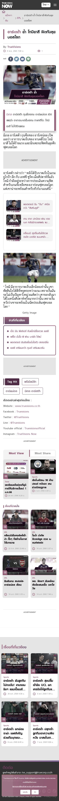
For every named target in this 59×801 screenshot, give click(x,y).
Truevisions (23, 412)
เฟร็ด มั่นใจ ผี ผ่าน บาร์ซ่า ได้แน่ (25, 337)
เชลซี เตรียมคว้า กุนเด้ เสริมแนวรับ (27, 348)
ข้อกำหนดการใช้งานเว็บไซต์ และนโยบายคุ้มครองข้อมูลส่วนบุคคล (29, 786)
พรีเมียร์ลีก (30, 382)
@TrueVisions (21, 417)
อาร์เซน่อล (11, 391)
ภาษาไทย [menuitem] (43, 12)
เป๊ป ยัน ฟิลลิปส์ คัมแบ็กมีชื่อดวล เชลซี (29, 331)
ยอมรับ (25, 792)
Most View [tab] (16, 453)
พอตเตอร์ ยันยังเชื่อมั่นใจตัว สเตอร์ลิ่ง (29, 342)
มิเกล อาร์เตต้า (32, 391)
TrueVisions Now (26, 434)
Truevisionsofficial (35, 428)
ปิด (35, 792)
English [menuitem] (43, 17)
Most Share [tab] (43, 453)
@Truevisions (17, 423)
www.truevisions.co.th (27, 406)
